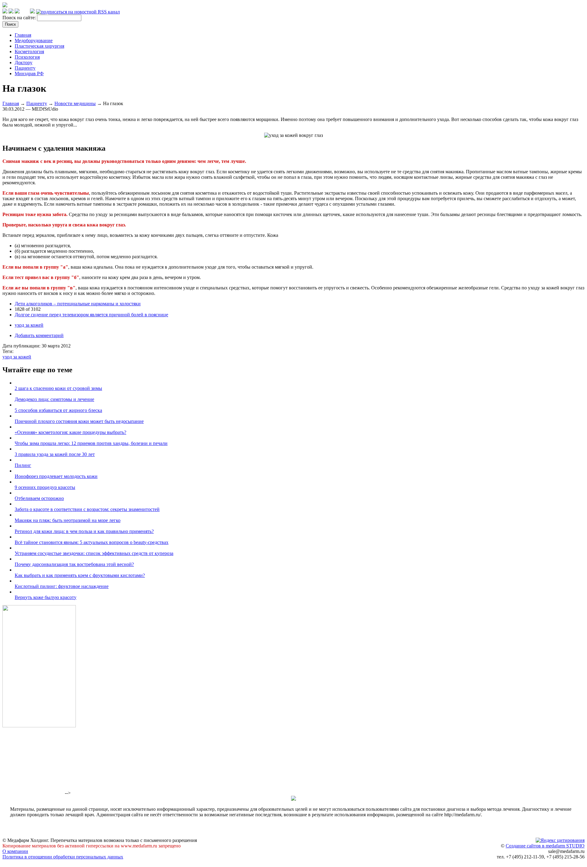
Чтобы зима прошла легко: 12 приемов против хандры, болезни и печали (91, 443)
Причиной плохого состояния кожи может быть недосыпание (79, 421)
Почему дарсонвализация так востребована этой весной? (74, 564)
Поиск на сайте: (19, 17)
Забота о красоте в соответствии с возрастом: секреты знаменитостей (87, 509)
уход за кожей (29, 325)
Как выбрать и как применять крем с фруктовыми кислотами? (80, 575)
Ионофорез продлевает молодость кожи (56, 476)
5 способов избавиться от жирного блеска (58, 410)
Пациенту (25, 68)
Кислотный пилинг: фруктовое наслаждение (62, 586)
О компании (15, 851)
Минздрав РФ (29, 73)
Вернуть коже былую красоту (45, 597)
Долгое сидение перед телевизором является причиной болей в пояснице (91, 314)
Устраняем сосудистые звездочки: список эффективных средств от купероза (94, 553)
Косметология (29, 51)
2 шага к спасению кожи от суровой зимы (58, 388)
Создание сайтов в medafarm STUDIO (545, 845)
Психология (27, 57)
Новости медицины (75, 103)
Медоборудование (34, 40)
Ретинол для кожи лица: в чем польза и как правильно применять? (84, 531)
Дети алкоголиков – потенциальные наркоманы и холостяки (78, 303)
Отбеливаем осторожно (39, 498)
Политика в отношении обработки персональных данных (62, 856)
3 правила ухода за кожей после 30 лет (55, 454)
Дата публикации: (22, 345)
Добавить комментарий (39, 335)
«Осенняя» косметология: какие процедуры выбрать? (70, 432)
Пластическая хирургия (39, 46)
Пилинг (23, 465)
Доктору (23, 62)
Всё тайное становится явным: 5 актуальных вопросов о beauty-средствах (91, 542)
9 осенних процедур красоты (45, 487)
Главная (23, 35)
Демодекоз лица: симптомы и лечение (54, 399)
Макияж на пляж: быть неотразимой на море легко (67, 520)
